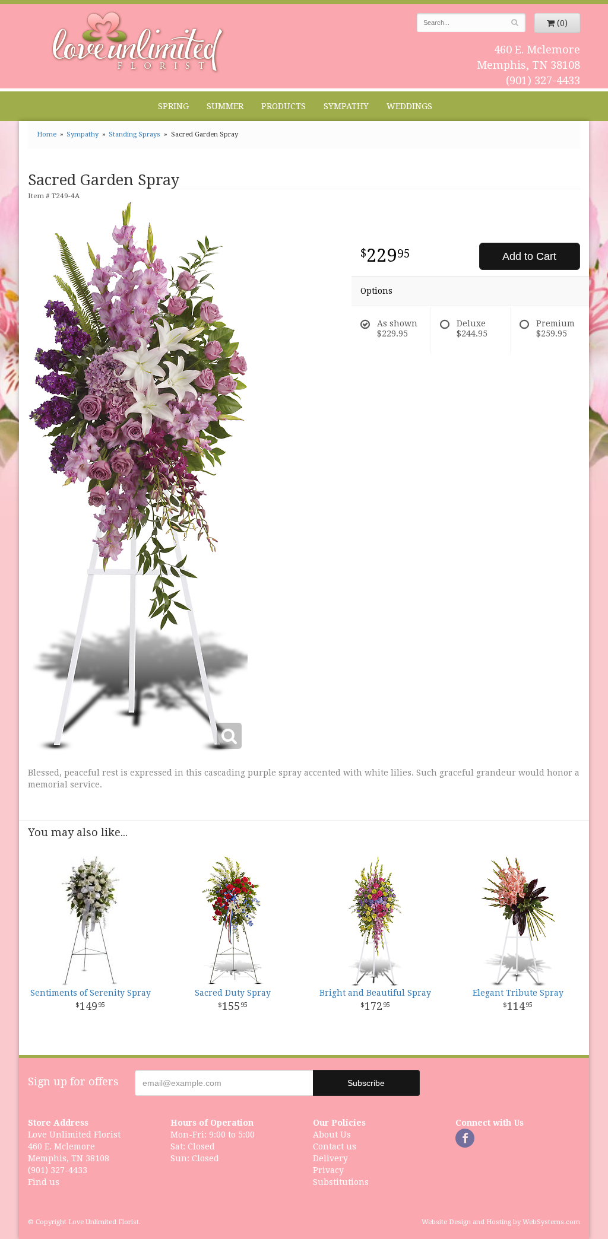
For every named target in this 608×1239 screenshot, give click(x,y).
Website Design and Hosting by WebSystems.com (501, 1222)
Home (46, 134)
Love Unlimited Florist (138, 42)
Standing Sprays (134, 134)
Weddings (409, 106)
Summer (225, 106)
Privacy (328, 1170)
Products (283, 106)
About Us (332, 1134)
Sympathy (346, 106)
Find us (43, 1182)
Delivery (330, 1158)
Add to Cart (529, 256)
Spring (173, 106)
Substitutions (341, 1182)
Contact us (334, 1146)
